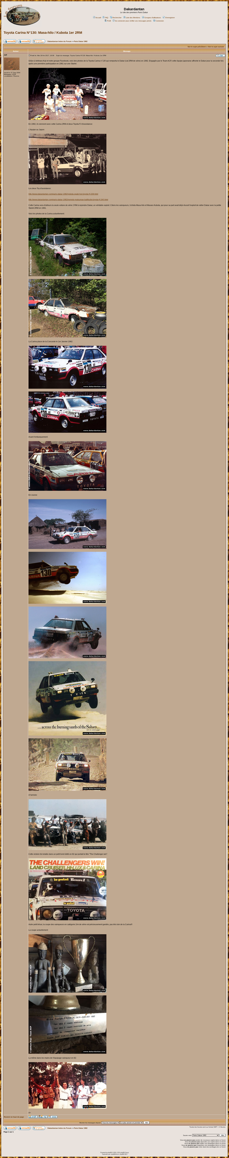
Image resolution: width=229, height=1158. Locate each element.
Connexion (160, 21)
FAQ (106, 18)
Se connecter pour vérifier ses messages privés (133, 21)
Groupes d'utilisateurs (152, 18)
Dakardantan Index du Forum (60, 41)
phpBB (110, 1152)
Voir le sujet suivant (216, 47)
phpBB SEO (123, 1154)
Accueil (98, 18)
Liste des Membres (133, 18)
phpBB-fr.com (115, 1154)
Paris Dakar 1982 (80, 41)
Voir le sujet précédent (197, 47)
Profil (109, 21)
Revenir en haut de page (14, 1117)
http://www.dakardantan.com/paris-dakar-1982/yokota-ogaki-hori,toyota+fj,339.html (63, 194)
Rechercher (117, 18)
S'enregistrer (170, 18)
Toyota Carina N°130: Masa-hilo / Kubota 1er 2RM (43, 33)
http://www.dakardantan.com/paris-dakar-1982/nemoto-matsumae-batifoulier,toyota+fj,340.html (68, 200)
